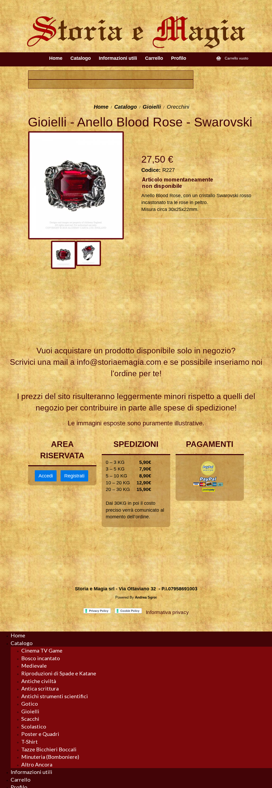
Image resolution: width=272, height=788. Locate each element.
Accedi (46, 475)
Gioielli (152, 107)
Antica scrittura (40, 688)
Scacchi (30, 718)
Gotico (29, 703)
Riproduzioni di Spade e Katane (58, 673)
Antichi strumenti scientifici (54, 696)
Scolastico (33, 726)
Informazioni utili (31, 772)
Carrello (21, 779)
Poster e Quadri (40, 734)
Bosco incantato (40, 658)
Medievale (34, 665)
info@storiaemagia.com (119, 362)
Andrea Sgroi (146, 597)
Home (101, 107)
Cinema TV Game (41, 650)
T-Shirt (29, 741)
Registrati (74, 475)
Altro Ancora (36, 764)
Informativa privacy (167, 612)
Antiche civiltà (38, 681)
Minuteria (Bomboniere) (50, 756)
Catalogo (125, 107)
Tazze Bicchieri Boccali (48, 749)
